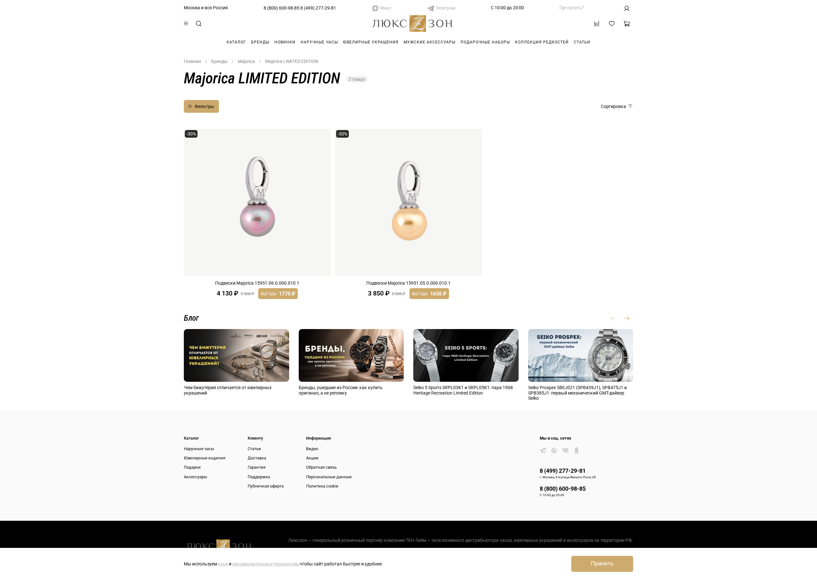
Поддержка (259, 476)
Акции (312, 458)
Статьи (582, 42)
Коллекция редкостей (542, 42)
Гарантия (257, 467)
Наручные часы (319, 42)
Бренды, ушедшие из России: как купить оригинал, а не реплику (341, 390)
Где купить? (571, 7)
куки (223, 563)
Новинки (285, 42)
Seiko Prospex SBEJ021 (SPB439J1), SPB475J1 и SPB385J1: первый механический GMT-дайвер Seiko (577, 393)
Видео (312, 448)
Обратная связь (321, 467)
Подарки (192, 467)
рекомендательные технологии (264, 563)
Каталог (236, 42)
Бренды (260, 42)
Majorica (246, 61)
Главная (192, 61)
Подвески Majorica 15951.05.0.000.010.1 (408, 283)
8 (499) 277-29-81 (318, 8)
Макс (385, 8)
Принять (602, 563)
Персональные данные (329, 476)
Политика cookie (322, 486)
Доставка (257, 458)
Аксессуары (195, 476)
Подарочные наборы (485, 42)
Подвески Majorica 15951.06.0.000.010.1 (257, 283)
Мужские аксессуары (429, 42)
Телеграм (445, 8)
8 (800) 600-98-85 (281, 8)
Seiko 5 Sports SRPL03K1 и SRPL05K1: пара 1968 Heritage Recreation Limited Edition (463, 390)
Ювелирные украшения (371, 42)
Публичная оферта (266, 486)
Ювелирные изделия (204, 458)
